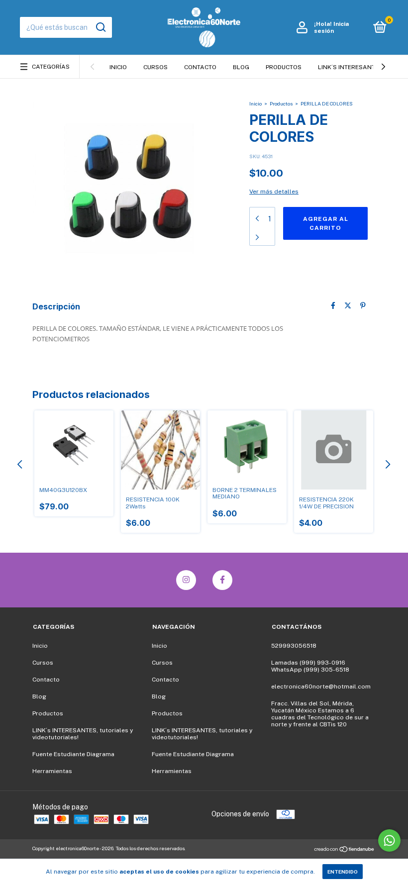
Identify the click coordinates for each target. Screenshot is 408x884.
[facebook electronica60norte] (222, 580)
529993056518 (293, 645)
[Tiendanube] (344, 850)
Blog (241, 67)
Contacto (200, 67)
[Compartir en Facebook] (333, 305)
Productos (284, 67)
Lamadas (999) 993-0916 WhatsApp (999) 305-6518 (310, 666)
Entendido (342, 872)
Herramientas (52, 771)
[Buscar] (100, 27)
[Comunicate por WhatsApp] (389, 840)
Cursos (155, 67)
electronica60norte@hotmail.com (321, 686)
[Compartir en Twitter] (347, 305)
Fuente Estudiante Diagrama (73, 754)
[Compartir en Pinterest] (363, 305)
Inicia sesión (331, 27)
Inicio (118, 67)
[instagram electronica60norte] (186, 580)
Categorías (51, 66)
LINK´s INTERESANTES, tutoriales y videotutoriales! (82, 734)
